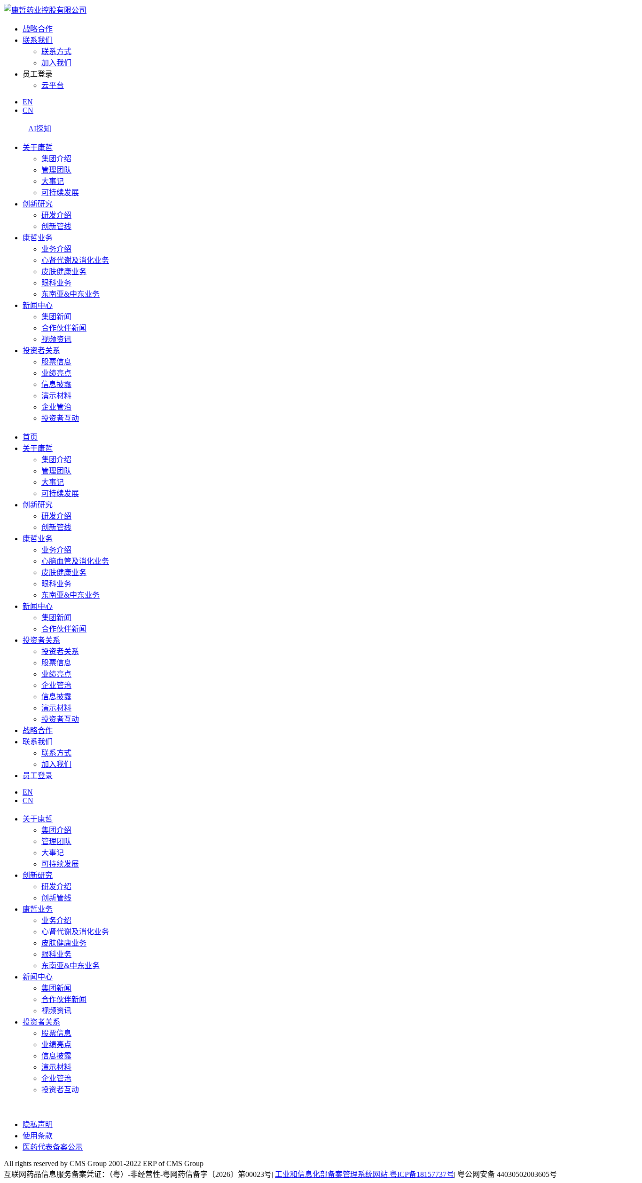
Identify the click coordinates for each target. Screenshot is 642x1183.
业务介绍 (56, 249)
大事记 (52, 181)
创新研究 (38, 204)
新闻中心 (38, 305)
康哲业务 (38, 238)
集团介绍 (56, 159)
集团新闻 (56, 317)
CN (28, 110)
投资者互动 (60, 418)
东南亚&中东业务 (70, 294)
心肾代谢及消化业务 (75, 260)
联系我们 (38, 40)
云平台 (52, 85)
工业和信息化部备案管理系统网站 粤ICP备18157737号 (364, 1174)
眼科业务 (56, 283)
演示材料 (56, 396)
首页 (30, 437)
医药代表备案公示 (53, 1147)
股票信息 (56, 362)
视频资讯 (56, 339)
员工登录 (38, 776)
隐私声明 (38, 1124)
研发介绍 (56, 215)
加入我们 (56, 63)
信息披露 (56, 384)
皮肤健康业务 (63, 272)
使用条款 (38, 1136)
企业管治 (56, 407)
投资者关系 (41, 351)
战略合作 (38, 29)
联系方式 (56, 51)
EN (28, 102)
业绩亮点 (56, 373)
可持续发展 (60, 193)
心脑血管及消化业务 (75, 561)
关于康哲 (38, 147)
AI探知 (39, 129)
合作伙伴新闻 (63, 328)
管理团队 (56, 170)
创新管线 (56, 226)
